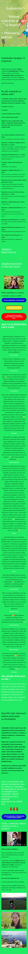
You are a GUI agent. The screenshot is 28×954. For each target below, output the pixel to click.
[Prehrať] (3, 844)
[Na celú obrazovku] (24, 844)
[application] (14, 839)
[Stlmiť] (20, 844)
